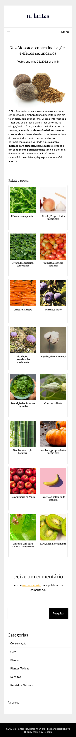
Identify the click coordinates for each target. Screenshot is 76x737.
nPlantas (38, 16)
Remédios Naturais (22, 685)
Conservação (18, 643)
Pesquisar (59, 613)
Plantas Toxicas (19, 668)
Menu (65, 31)
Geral (13, 651)
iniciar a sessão (31, 585)
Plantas (15, 660)
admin (55, 61)
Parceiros (13, 702)
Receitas (15, 676)
